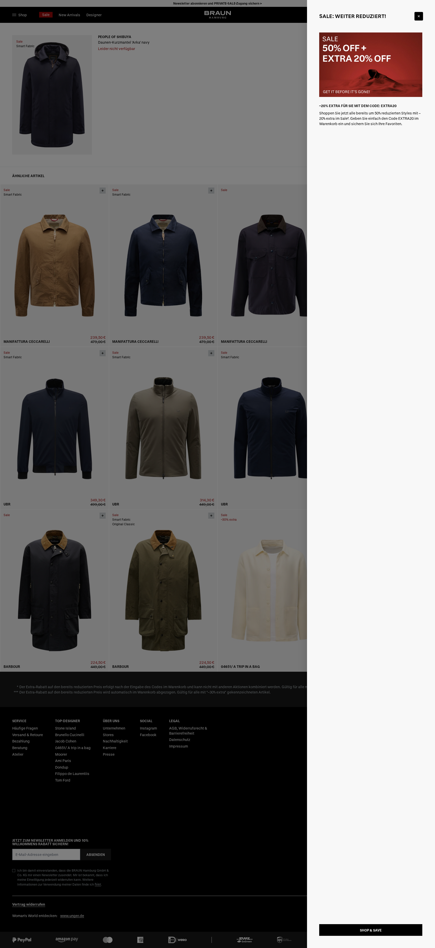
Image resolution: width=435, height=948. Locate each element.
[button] (217, 474)
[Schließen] (419, 16)
